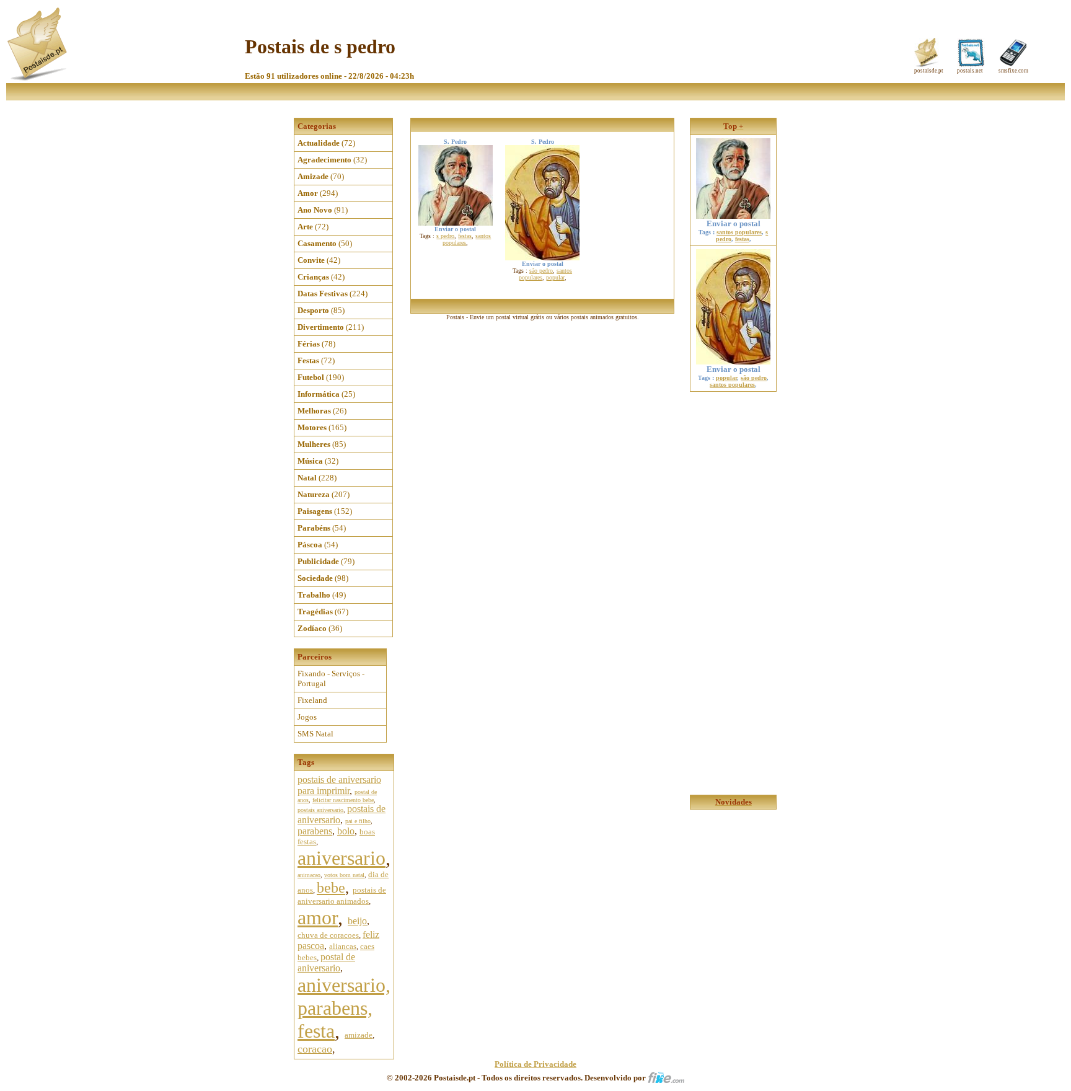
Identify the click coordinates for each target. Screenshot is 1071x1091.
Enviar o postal (733, 223)
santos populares (739, 232)
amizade (358, 1035)
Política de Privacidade (535, 1064)
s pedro (445, 235)
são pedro (541, 270)
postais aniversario (320, 809)
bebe (331, 888)
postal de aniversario (326, 962)
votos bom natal (344, 875)
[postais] (38, 78)
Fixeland (312, 700)
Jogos (307, 717)
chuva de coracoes (328, 935)
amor (318, 917)
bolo (346, 831)
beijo (357, 921)
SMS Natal (315, 733)
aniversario (342, 858)
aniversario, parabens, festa (344, 1008)
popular (555, 277)
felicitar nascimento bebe (343, 800)
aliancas (342, 946)
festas (465, 235)
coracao (315, 1049)
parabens (315, 831)
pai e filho (358, 821)
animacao (309, 875)
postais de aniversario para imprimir (339, 785)
